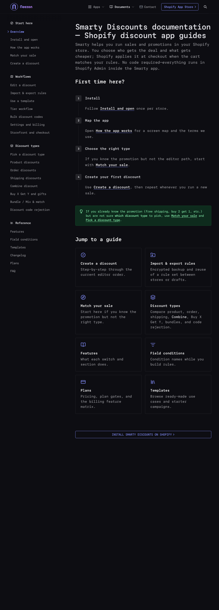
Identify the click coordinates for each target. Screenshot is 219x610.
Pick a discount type (103, 220)
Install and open (117, 108)
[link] (108, 267)
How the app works (114, 131)
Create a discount (112, 187)
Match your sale (112, 165)
